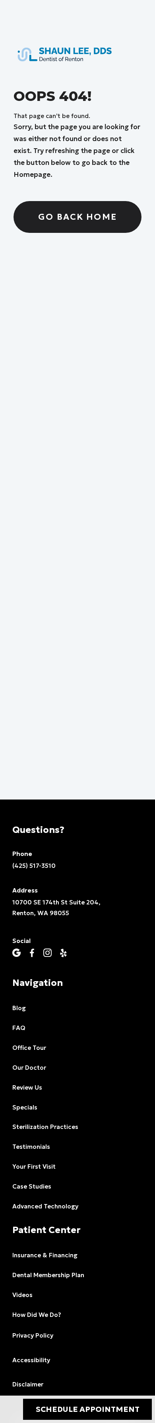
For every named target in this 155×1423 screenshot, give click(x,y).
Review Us (27, 1087)
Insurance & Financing (45, 1255)
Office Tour (29, 1047)
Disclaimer (27, 1384)
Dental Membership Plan (48, 1275)
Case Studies (31, 1186)
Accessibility (31, 1360)
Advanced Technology (45, 1206)
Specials (24, 1107)
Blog (19, 1008)
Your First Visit (34, 1166)
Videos (22, 1295)
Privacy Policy (32, 1335)
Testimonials (31, 1146)
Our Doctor (29, 1067)
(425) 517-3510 (34, 865)
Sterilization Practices (45, 1127)
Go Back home (77, 216)
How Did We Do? (36, 1314)
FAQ (18, 1028)
